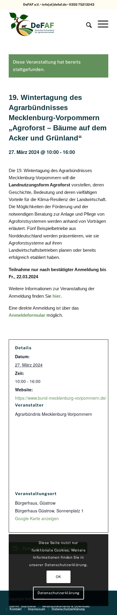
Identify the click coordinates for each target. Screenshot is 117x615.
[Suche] (86, 24)
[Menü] (100, 24)
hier (56, 296)
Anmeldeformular (27, 315)
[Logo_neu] (48, 24)
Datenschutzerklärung (59, 593)
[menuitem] (86, 24)
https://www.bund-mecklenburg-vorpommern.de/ (60, 398)
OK (58, 577)
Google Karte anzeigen (37, 518)
